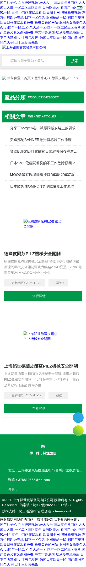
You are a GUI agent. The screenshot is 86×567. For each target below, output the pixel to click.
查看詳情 (39, 296)
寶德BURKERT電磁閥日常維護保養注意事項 (45, 151)
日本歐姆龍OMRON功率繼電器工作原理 (42, 186)
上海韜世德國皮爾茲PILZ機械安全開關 (41, 366)
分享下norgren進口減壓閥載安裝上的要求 (43, 128)
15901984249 (78, 417)
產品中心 (41, 78)
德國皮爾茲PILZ (63, 78)
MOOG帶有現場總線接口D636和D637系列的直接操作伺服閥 (45, 175)
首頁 (27, 78)
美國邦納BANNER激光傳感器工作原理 (41, 140)
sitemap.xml (62, 511)
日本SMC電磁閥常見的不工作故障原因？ (42, 163)
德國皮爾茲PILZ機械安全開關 (32, 253)
